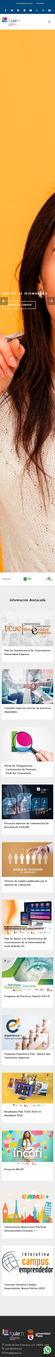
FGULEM (40, 3)
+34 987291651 (13, 1349)
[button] (4, 301)
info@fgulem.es (13, 1353)
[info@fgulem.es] (49, 10)
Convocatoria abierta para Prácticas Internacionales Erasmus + (25, 1229)
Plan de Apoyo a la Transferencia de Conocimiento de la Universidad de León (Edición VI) (25, 942)
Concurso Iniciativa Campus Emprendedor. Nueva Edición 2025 (24, 1286)
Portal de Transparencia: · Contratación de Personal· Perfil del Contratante (20, 769)
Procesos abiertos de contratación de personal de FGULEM (26, 825)
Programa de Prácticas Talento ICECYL (27, 996)
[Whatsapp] (43, 10)
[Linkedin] (24, 10)
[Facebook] (6, 10)
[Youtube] (31, 10)
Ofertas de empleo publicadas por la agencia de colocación (25, 883)
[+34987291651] (37, 10)
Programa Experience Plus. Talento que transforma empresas (27, 1056)
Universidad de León (24, 3)
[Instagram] (18, 10)
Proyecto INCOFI (14, 1169)
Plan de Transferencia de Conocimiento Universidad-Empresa (27, 652)
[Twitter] (12, 10)
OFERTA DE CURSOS (19, 305)
